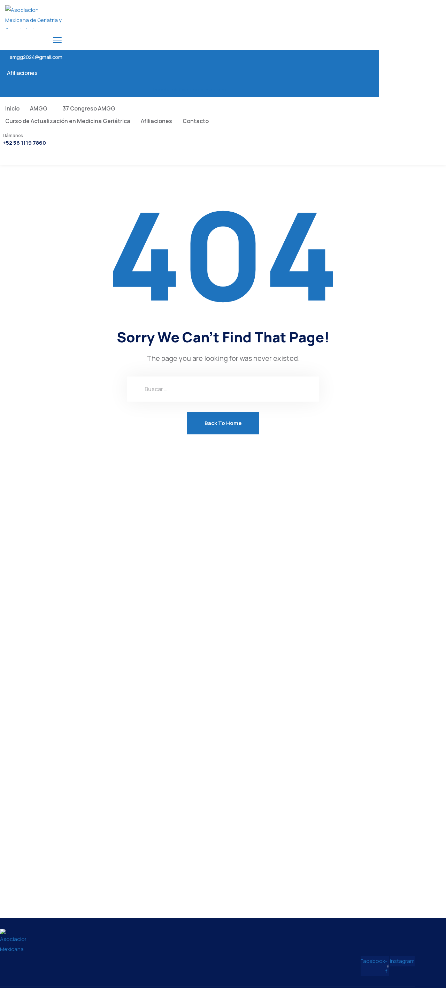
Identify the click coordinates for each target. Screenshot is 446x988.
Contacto (196, 121)
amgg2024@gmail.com (36, 57)
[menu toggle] (57, 40)
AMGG (38, 108)
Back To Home (223, 423)
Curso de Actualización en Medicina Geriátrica (67, 121)
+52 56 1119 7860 (24, 142)
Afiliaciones (22, 73)
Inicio (12, 108)
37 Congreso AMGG (89, 108)
